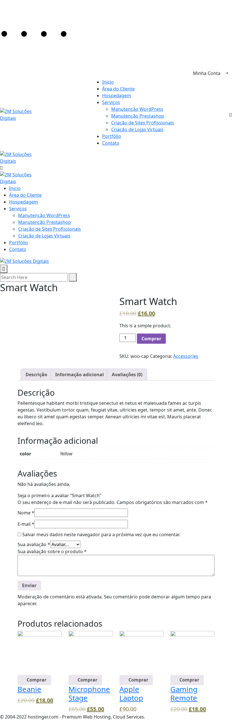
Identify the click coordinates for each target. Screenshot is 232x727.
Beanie (29, 689)
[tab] (36, 374)
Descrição (36, 374)
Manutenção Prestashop (137, 116)
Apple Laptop (131, 693)
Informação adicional (79, 374)
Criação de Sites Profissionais (142, 123)
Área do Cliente (118, 89)
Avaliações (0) (127, 374)
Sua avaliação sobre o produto (52, 551)
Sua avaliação (34, 544)
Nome (26, 513)
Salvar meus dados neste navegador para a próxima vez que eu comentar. (101, 534)
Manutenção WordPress (137, 109)
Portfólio (111, 136)
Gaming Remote (183, 693)
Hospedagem (116, 95)
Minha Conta (207, 73)
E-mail (26, 524)
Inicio (108, 82)
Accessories (185, 356)
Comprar (151, 339)
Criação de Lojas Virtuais (137, 129)
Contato (110, 143)
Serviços (111, 102)
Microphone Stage (89, 693)
